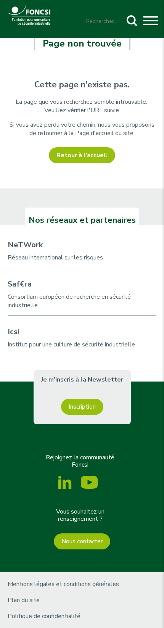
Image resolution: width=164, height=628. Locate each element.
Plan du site (24, 600)
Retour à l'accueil (82, 155)
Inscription (82, 407)
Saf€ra (20, 284)
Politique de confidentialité (44, 616)
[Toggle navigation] (150, 21)
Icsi (13, 332)
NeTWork (25, 245)
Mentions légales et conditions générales (63, 584)
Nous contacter (82, 541)
